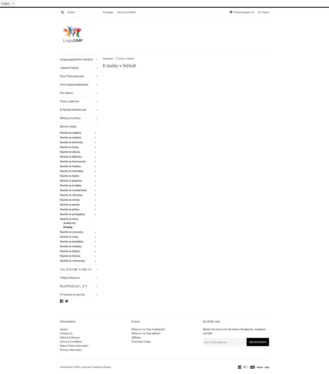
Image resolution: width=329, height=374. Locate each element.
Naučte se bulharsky (71, 142)
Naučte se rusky (69, 236)
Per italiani (79, 93)
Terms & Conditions (71, 341)
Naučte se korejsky (71, 185)
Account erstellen (126, 12)
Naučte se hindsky (70, 166)
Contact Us (66, 333)
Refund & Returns (70, 337)
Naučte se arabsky (70, 137)
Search (64, 329)
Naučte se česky (69, 147)
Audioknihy (69, 223)
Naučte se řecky (69, 219)
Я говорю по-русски (79, 294)
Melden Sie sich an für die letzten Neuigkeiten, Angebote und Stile (234, 331)
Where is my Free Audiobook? (148, 329)
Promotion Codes (141, 341)
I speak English (79, 68)
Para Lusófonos (79, 101)
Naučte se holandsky (72, 171)
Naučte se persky (70, 204)
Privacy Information (71, 349)
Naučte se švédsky (71, 246)
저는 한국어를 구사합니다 (79, 269)
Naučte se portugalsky (72, 214)
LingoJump (86, 366)
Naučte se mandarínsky (73, 190)
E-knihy (67, 227)
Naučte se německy (71, 195)
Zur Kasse (263, 12)
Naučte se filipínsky (71, 156)
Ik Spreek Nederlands (79, 110)
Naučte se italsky (69, 175)
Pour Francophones (79, 76)
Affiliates (136, 337)
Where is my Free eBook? (146, 333)
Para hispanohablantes (79, 84)
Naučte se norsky (70, 199)
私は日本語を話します (79, 286)
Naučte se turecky (70, 255)
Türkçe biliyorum (79, 278)
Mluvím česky (78, 126)
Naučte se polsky (70, 209)
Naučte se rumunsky (71, 232)
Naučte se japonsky (71, 180)
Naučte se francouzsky (73, 161)
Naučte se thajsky (70, 251)
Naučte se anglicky (70, 132)
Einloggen (108, 12)
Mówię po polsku (79, 118)
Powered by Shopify (101, 366)
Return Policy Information (74, 345)
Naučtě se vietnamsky (72, 260)
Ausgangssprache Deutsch (79, 59)
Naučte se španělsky (72, 241)
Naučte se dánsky (70, 151)
